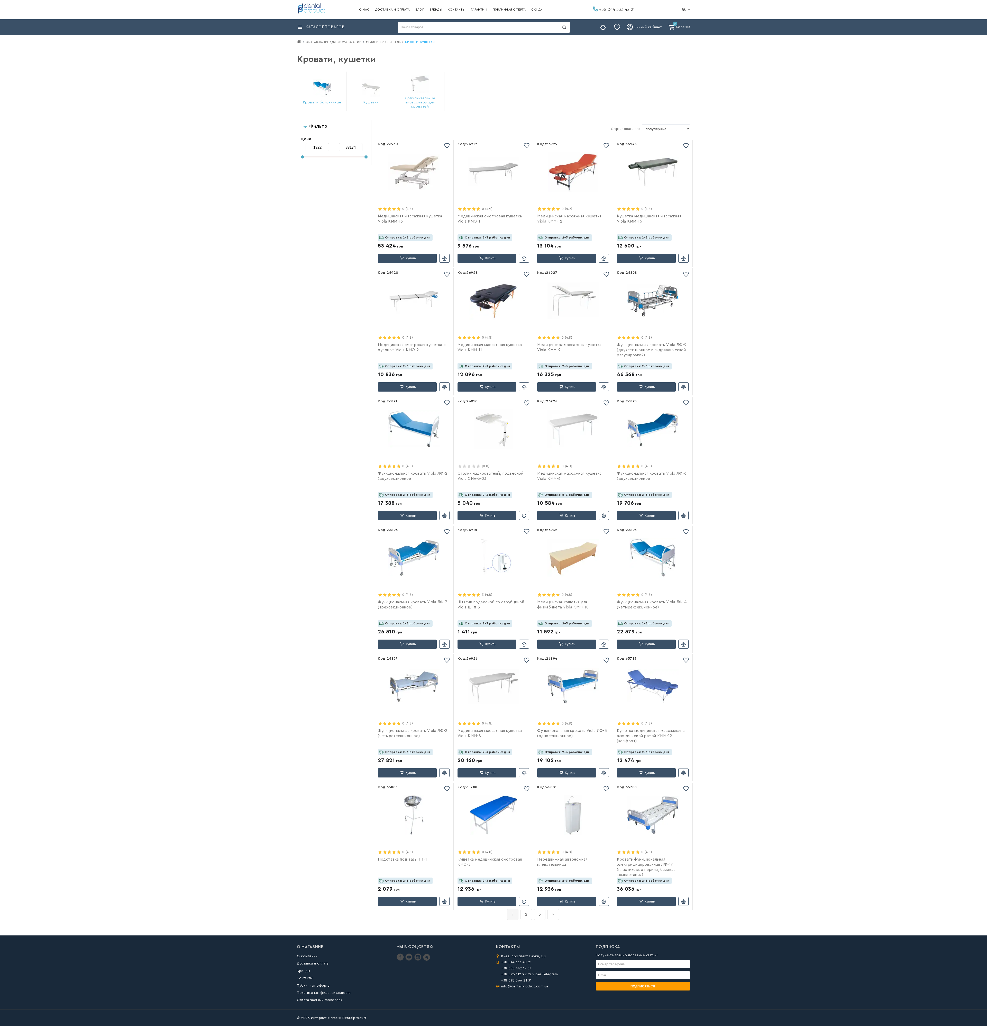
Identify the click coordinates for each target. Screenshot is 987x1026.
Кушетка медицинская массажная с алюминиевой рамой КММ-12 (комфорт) (651, 736)
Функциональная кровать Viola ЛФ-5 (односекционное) (572, 733)
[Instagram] (418, 959)
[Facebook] (401, 959)
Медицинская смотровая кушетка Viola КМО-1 (490, 218)
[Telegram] (426, 959)
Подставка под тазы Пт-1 (402, 859)
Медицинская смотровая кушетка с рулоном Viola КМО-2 (412, 347)
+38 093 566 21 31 (516, 980)
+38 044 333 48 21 (616, 9)
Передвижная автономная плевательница (562, 861)
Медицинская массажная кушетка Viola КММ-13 (410, 218)
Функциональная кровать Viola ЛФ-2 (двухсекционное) (413, 476)
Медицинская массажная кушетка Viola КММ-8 (490, 733)
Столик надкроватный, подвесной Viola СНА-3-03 (490, 476)
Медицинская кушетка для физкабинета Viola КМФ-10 (563, 604)
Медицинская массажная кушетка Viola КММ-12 (569, 218)
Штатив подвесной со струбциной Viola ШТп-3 (491, 604)
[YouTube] (409, 959)
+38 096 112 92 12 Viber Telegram (529, 974)
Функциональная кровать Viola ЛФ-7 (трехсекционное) (412, 604)
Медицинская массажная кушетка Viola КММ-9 (569, 347)
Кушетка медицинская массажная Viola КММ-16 (649, 218)
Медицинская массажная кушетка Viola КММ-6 (569, 476)
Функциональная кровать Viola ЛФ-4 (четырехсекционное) (652, 604)
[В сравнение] (444, 258)
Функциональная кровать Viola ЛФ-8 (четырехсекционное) (413, 733)
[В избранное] (447, 145)
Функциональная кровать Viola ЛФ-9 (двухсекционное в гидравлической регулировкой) (652, 350)
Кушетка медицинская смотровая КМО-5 (490, 861)
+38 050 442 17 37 (516, 968)
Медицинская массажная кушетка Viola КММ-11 (490, 347)
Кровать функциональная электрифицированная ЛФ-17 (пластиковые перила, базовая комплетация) (646, 867)
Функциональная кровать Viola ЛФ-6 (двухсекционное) (652, 476)
